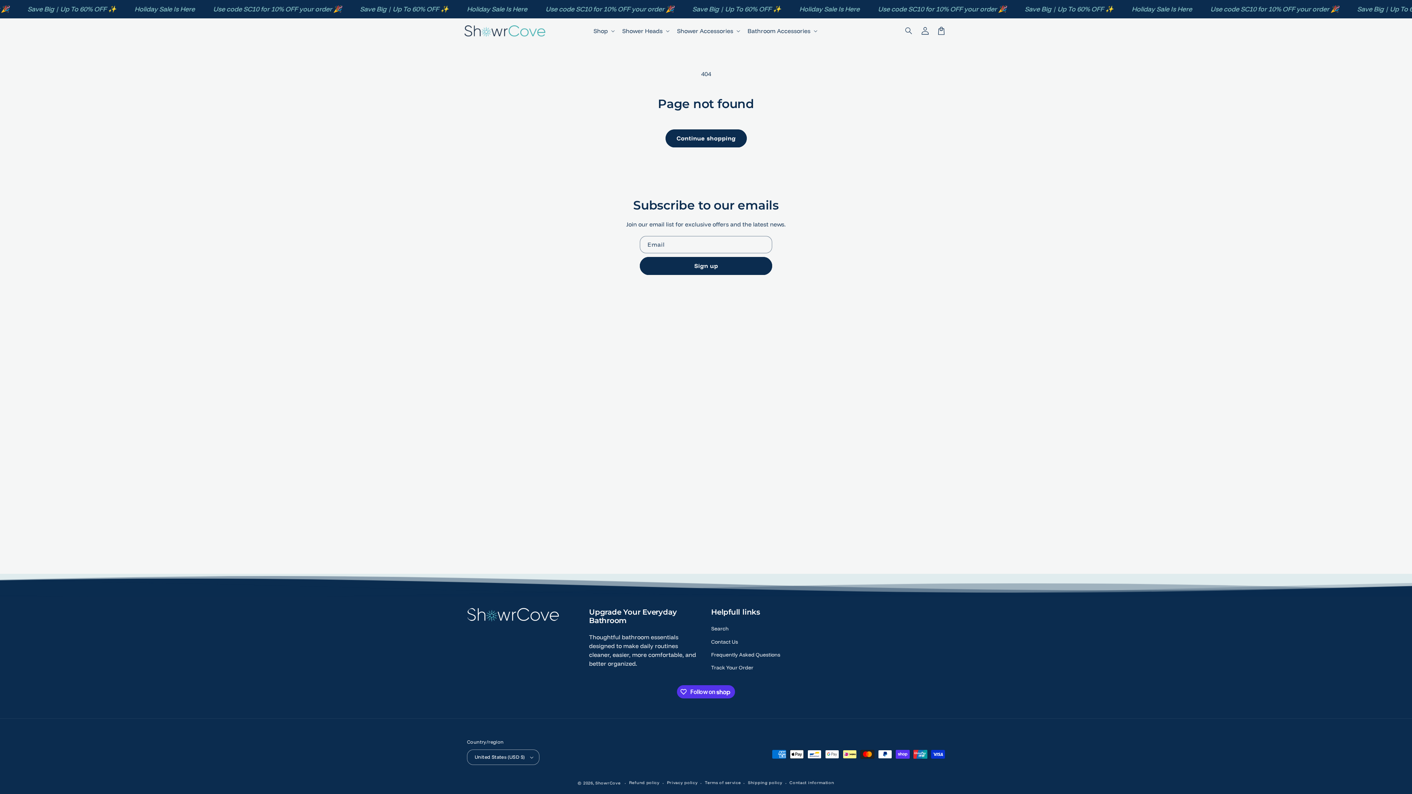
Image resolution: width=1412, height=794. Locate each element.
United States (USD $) (500, 757)
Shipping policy (765, 782)
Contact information (811, 782)
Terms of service (723, 782)
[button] (909, 31)
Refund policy (644, 782)
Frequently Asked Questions (745, 654)
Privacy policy (682, 782)
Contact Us (724, 642)
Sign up (706, 265)
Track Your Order (732, 667)
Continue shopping (706, 138)
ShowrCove (607, 783)
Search (719, 628)
